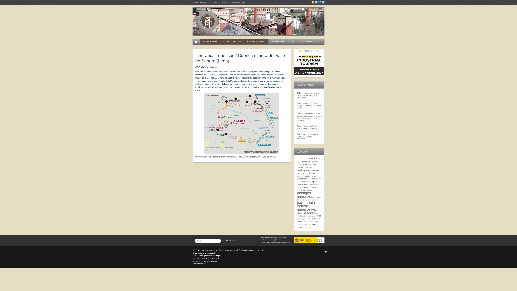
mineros (313, 187)
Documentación (308, 42)
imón (310, 179)
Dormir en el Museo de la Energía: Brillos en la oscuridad (307, 136)
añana (299, 164)
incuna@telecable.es (208, 261)
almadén (299, 159)
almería (305, 159)
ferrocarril (307, 176)
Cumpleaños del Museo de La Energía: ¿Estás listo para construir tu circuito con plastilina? (309, 116)
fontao (314, 176)
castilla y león (303, 170)
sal (305, 213)
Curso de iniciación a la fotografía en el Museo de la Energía (309, 105)
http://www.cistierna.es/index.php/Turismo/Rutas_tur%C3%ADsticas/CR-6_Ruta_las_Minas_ (236, 157)
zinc (304, 227)
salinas (311, 213)
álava (308, 227)
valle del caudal (303, 222)
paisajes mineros (304, 195)
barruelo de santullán (310, 165)
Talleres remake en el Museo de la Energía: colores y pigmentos (309, 95)
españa (299, 176)
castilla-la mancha (306, 167)
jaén (308, 181)
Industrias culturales (256, 42)
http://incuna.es (199, 264)
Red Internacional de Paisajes (283, 42)
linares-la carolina (311, 184)
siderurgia (301, 219)
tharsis (309, 219)
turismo (316, 218)
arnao (304, 162)
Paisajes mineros (209, 42)
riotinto (318, 210)
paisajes (309, 190)
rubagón (300, 213)
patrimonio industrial (311, 200)
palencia (300, 200)
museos (301, 190)
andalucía (314, 158)
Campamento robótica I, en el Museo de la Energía (308, 127)
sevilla (318, 216)
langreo (313, 181)
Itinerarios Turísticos (232, 42)
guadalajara (302, 179)
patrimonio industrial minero (306, 206)
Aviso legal (230, 240)
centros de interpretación (308, 171)
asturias (313, 161)
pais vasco (316, 197)
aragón (299, 162)
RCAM (312, 210)
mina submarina (304, 187)
